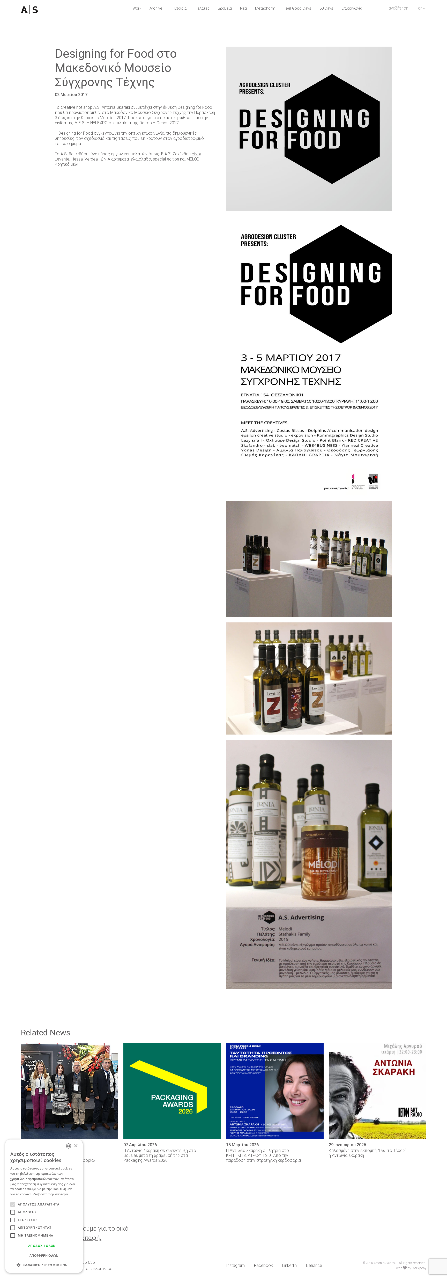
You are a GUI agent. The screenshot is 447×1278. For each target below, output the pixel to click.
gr (420, 8)
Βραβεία (225, 8)
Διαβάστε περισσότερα (50, 1194)
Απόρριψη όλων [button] (43, 1255)
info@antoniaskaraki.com (93, 1268)
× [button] (76, 1146)
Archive (156, 8)
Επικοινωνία (351, 8)
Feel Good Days (297, 8)
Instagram (235, 1265)
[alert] (44, 1206)
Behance (314, 1265)
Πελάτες (202, 8)
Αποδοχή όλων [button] (42, 1246)
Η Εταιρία (179, 8)
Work (136, 8)
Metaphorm (265, 8)
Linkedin (289, 1265)
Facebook (263, 1265)
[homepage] (52, 9)
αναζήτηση (398, 8)
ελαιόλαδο (141, 159)
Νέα (243, 8)
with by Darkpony (411, 1268)
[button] (44, 1265)
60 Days (326, 8)
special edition (166, 159)
